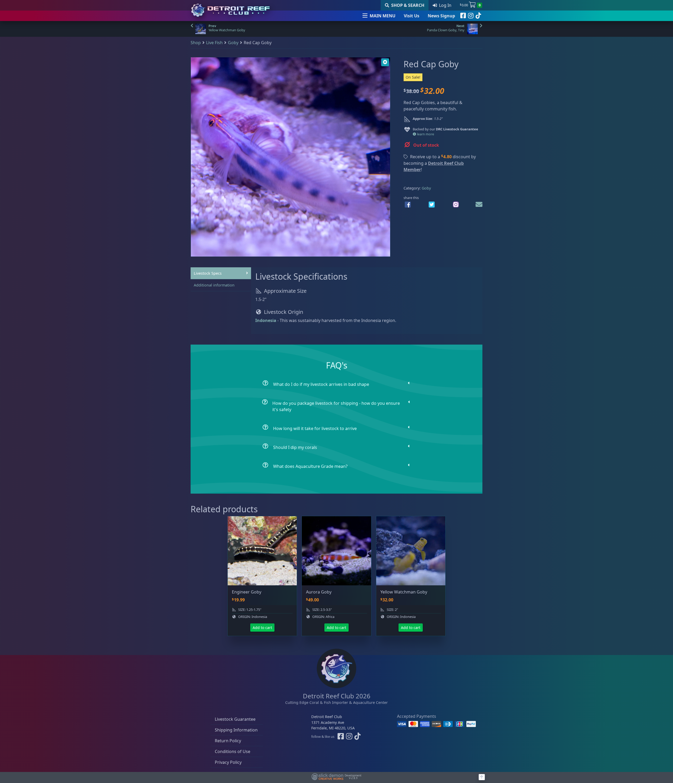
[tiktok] (478, 16)
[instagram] (470, 16)
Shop (196, 42)
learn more (425, 134)
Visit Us (411, 16)
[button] (385, 62)
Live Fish (214, 42)
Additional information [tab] (214, 285)
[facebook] (463, 16)
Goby (233, 42)
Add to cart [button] (262, 627)
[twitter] (431, 204)
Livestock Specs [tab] (208, 273)
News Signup (441, 16)
